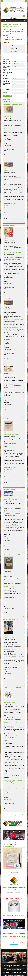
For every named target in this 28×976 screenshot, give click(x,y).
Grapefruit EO (7, 364)
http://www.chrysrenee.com (9, 388)
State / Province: (7, 145)
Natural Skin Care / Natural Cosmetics (11, 434)
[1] (8, 733)
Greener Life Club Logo (19, 975)
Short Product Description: (10, 118)
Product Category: (8, 115)
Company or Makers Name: (10, 138)
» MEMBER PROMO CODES (10, 0)
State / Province (7, 87)
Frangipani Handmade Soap (8, 846)
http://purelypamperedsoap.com (10, 128)
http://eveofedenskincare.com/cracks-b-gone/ (13, 448)
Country (5, 92)
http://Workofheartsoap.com (9, 649)
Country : (6, 152)
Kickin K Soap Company (9, 586)
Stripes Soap (6, 298)
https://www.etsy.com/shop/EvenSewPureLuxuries (14, 319)
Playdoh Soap (6, 160)
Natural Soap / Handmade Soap (10, 170)
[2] (15, 745)
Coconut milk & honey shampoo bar (12, 104)
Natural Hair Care (7, 116)
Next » (23, 814)
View (23, 222)
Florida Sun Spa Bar (8, 225)
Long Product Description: (9, 130)
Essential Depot (14, 815)
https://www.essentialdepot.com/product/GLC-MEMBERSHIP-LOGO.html (14, 890)
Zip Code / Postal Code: (9, 149)
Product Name (6, 61)
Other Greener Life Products (9, 702)
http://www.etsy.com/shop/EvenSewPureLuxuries (14, 180)
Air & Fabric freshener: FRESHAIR (12, 687)
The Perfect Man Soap (9, 489)
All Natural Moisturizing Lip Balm (12, 554)
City (4, 84)
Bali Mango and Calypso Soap (11, 619)
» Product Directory (20, 0)
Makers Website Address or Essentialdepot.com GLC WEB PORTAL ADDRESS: (12, 125)
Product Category (7, 63)
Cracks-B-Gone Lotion (9, 418)
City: (5, 141)
